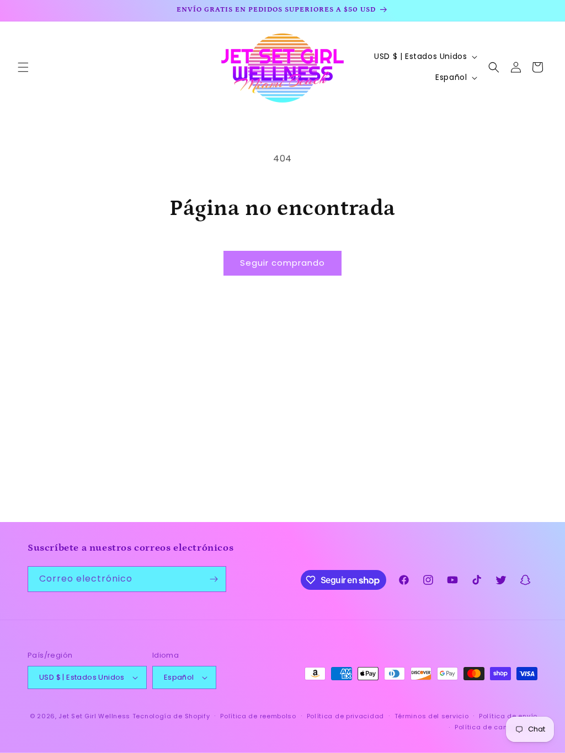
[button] (23, 67)
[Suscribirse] (213, 579)
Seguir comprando (282, 262)
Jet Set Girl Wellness (94, 716)
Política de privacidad (345, 716)
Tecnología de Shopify (171, 716)
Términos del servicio (432, 716)
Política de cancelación (496, 727)
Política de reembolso (258, 716)
